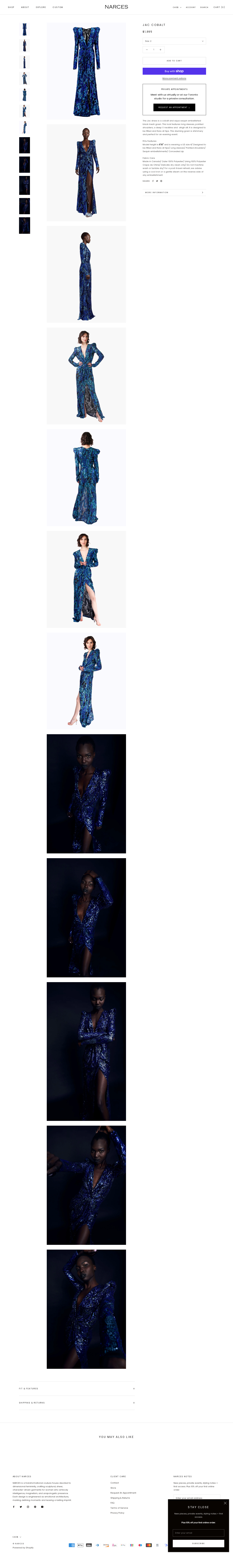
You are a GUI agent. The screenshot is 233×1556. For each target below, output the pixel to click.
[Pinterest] (161, 181)
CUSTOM (58, 7)
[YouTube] (42, 1506)
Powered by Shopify (23, 1547)
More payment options (174, 78)
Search (204, 7)
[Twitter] (157, 181)
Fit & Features (28, 1388)
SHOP (11, 7)
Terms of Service (119, 1507)
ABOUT (25, 7)
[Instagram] (28, 1506)
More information (156, 192)
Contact (114, 1482)
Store (113, 1487)
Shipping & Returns (32, 1402)
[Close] (225, 1503)
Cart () (219, 7)
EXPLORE (41, 7)
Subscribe (198, 1543)
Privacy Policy (117, 1512)
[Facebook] (153, 181)
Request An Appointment (123, 1492)
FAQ (112, 1502)
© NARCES (18, 1543)
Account (191, 7)
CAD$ (176, 7)
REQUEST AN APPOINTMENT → (174, 107)
